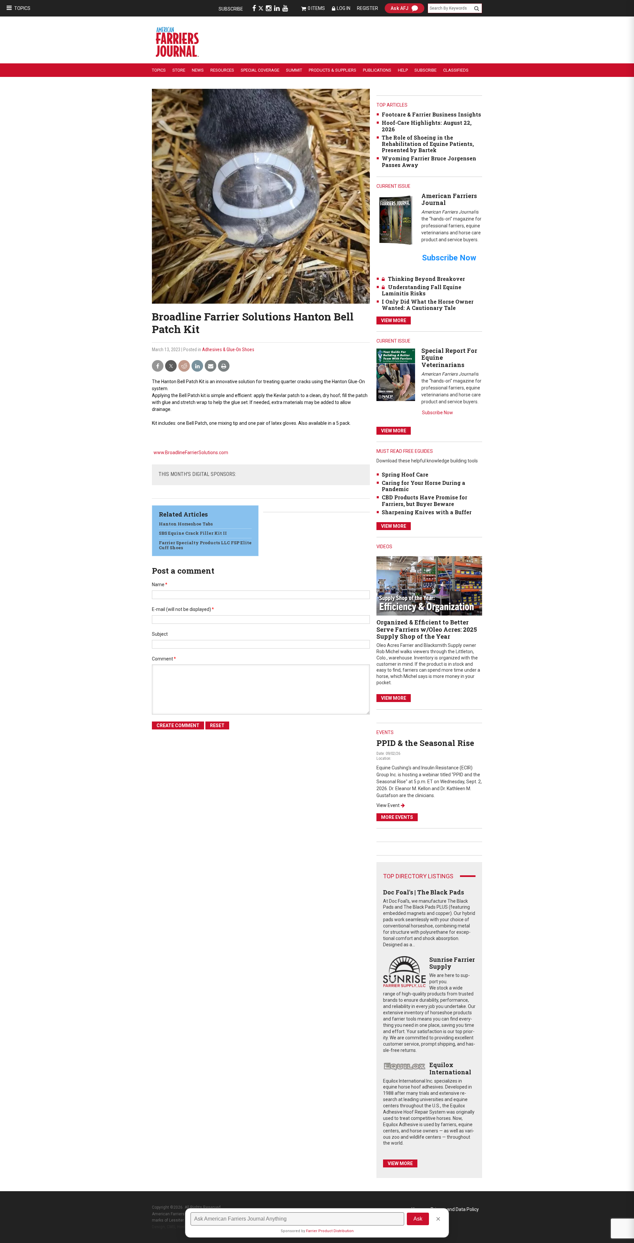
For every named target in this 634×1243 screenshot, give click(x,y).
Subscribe (231, 9)
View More (393, 320)
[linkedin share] (197, 366)
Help (403, 70)
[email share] (210, 366)
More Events (397, 817)
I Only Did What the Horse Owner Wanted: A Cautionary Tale (428, 304)
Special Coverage (260, 70)
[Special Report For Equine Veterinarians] (395, 374)
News (198, 70)
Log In (343, 8)
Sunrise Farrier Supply (452, 963)
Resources (222, 70)
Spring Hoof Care (405, 474)
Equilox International (450, 1068)
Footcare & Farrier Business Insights (431, 114)
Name (159, 584)
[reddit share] (184, 366)
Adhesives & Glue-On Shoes (228, 349)
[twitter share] (171, 366)
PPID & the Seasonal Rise (425, 743)
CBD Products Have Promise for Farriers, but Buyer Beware (424, 500)
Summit (294, 70)
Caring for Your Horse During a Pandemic (423, 485)
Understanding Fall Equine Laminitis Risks (421, 290)
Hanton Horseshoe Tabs (186, 524)
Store (178, 70)
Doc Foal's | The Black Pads (423, 892)
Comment (164, 658)
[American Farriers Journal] (395, 220)
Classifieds (456, 70)
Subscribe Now (437, 412)
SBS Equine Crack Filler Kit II (193, 533)
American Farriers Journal (449, 199)
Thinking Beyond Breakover (426, 278)
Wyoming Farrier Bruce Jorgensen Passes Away (429, 161)
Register (367, 8)
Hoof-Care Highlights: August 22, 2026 (427, 125)
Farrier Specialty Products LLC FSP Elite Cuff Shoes (205, 545)
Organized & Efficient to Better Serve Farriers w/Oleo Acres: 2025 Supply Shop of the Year (426, 629)
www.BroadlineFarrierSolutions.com (191, 452)
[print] (223, 366)
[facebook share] (157, 366)
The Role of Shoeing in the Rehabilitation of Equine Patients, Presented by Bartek (428, 143)
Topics (22, 8)
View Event (388, 805)
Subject (160, 634)
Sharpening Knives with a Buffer (427, 512)
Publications (377, 70)
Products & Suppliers (332, 70)
